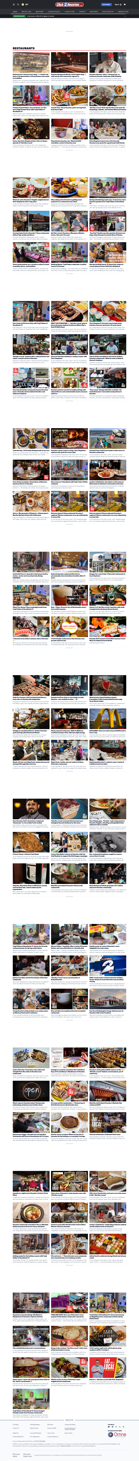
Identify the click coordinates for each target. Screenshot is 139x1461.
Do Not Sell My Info (18, 1436)
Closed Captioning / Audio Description (70, 1429)
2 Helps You (70, 12)
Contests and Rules (70, 1424)
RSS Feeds (50, 1424)
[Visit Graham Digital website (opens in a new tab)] (27, 1455)
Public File (15, 1433)
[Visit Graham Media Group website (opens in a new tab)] (17, 1455)
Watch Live (26, 12)
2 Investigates (54, 12)
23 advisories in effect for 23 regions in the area (40, 16)
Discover (94, 12)
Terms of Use (50, 1433)
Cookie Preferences (52, 1436)
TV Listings (16, 1424)
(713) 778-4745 (40, 1441)
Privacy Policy (68, 1433)
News (15, 12)
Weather (39, 12)
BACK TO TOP (69, 1420)
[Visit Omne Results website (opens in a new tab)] (117, 1434)
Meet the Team (34, 1428)
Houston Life (108, 12)
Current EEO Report (35, 1433)
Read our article (65, 1446)
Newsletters (123, 12)
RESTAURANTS (24, 48)
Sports (82, 12)
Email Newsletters (35, 1424)
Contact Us (16, 1428)
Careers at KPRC (51, 1428)
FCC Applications (35, 1436)
